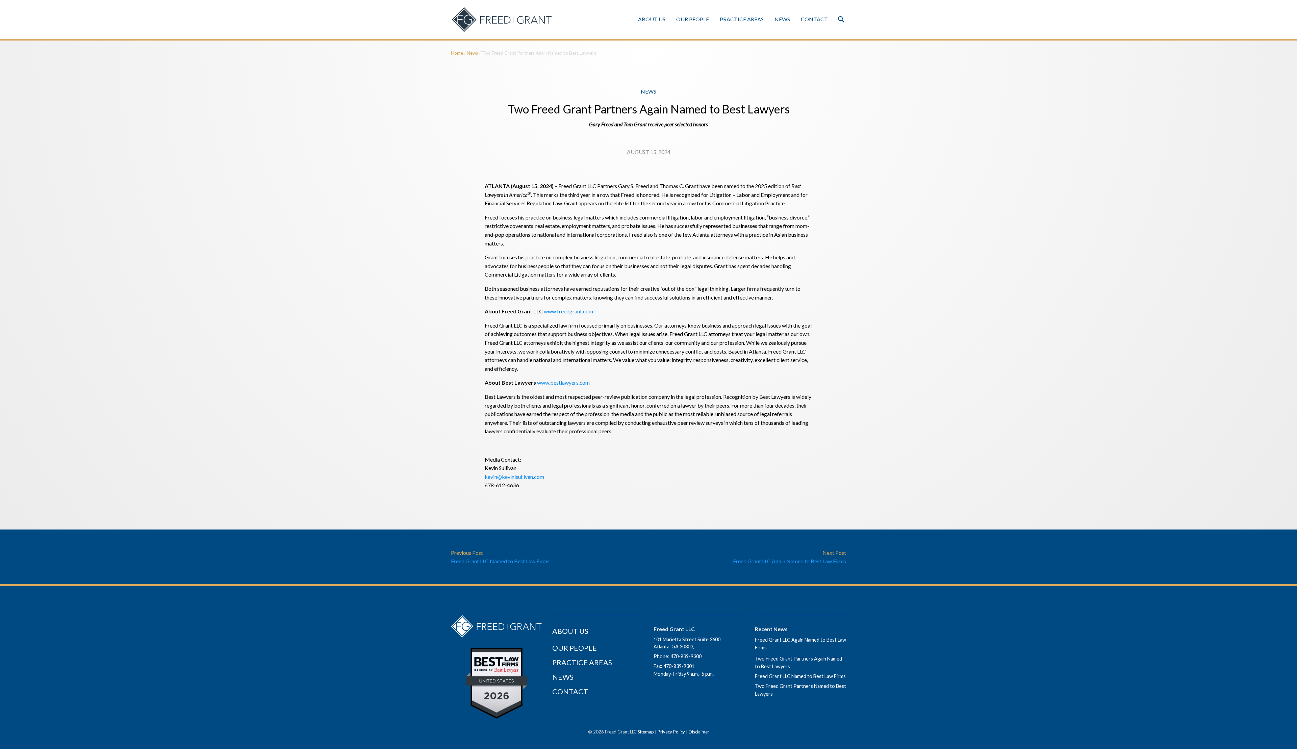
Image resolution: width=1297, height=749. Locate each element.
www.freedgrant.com (568, 311)
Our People (692, 19)
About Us (651, 19)
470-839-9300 (686, 656)
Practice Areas (742, 19)
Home (457, 53)
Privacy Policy (671, 731)
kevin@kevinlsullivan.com (514, 476)
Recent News (771, 629)
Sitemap (646, 731)
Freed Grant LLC (674, 629)
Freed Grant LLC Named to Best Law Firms (800, 676)
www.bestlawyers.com (563, 382)
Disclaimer (699, 731)
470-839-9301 (678, 666)
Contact (814, 19)
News (782, 19)
